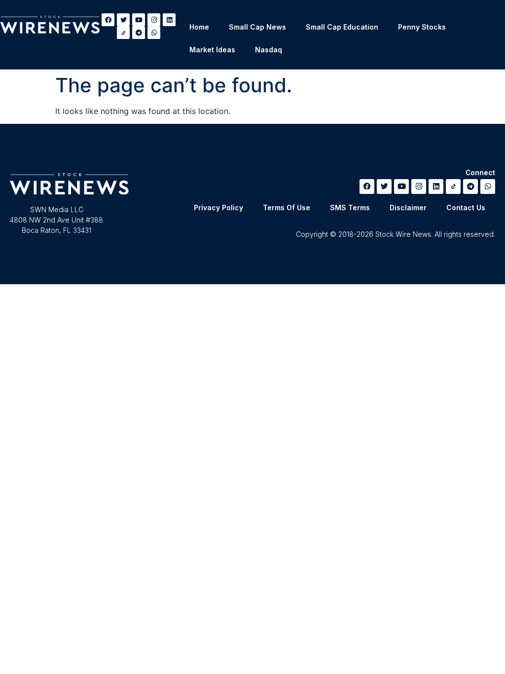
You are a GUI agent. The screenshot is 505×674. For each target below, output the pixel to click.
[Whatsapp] (153, 32)
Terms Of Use (286, 207)
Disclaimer (408, 207)
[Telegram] (138, 32)
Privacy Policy (218, 207)
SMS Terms (350, 207)
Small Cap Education (342, 27)
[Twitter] (123, 19)
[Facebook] (108, 19)
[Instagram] (153, 19)
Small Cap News (257, 27)
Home (199, 27)
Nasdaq (268, 49)
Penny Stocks (422, 27)
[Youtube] (138, 19)
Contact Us (465, 207)
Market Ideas (212, 49)
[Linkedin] (169, 19)
